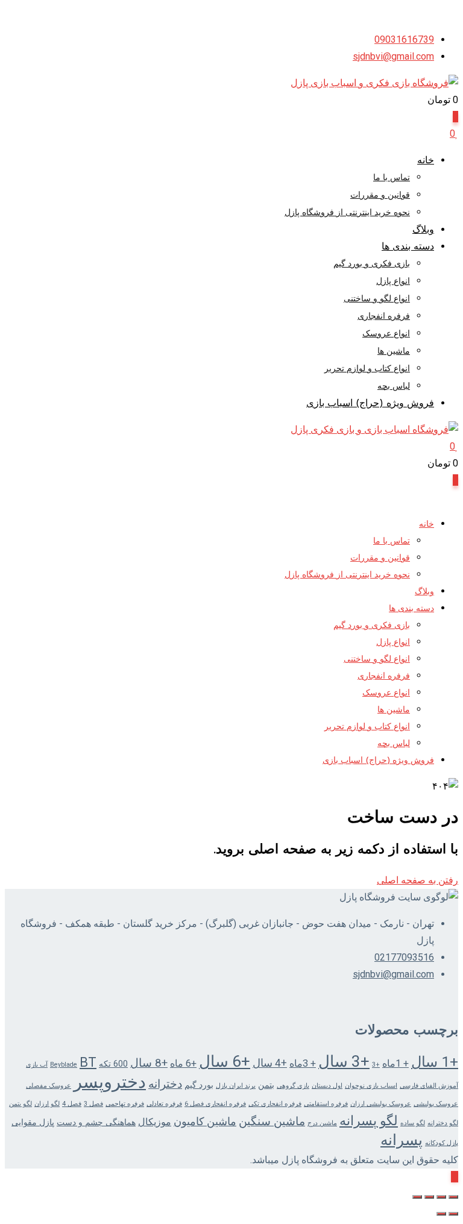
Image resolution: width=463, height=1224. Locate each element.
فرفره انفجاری (383, 316)
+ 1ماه (395, 1063)
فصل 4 (71, 1104)
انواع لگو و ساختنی (377, 299)
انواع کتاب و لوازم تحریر (367, 369)
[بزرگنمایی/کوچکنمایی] (453, 1197)
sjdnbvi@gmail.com (393, 56)
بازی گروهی (293, 1086)
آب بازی (37, 1065)
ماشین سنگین (272, 1121)
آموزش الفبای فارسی (429, 1086)
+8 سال (149, 1063)
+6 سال (224, 1061)
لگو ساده (412, 1123)
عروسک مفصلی (48, 1086)
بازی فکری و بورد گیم (371, 264)
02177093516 (404, 957)
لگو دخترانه (442, 1123)
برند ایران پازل (236, 1086)
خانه (425, 161)
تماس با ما (391, 178)
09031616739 (404, 39)
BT (88, 1062)
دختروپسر (110, 1082)
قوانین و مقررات (380, 195)
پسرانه (401, 1140)
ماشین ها (393, 351)
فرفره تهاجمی (125, 1104)
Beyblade (63, 1065)
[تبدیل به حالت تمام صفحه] (441, 1197)
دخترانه (165, 1084)
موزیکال (154, 1122)
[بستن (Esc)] (417, 1197)
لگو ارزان (47, 1104)
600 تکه (113, 1064)
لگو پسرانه (368, 1120)
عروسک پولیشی (436, 1104)
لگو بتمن (20, 1104)
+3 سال (344, 1061)
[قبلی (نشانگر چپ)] (453, 1214)
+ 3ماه (302, 1063)
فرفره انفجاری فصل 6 (215, 1104)
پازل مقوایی (32, 1122)
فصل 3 (93, 1104)
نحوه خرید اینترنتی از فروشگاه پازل (347, 213)
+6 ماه (183, 1063)
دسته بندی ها (408, 247)
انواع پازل (393, 281)
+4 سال (270, 1063)
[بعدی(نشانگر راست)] (441, 1214)
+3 (376, 1065)
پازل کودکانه (441, 1143)
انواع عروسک (386, 334)
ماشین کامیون (205, 1122)
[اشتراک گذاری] (429, 1197)
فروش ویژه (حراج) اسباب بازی (370, 404)
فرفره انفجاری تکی (274, 1104)
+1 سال (434, 1061)
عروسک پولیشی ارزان (380, 1104)
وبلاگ (423, 230)
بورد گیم (198, 1085)
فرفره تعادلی (164, 1104)
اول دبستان (327, 1086)
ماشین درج (322, 1123)
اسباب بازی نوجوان (371, 1086)
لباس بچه (393, 386)
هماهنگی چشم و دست (96, 1122)
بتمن (266, 1085)
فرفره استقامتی (326, 1104)
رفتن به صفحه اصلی (417, 880)
